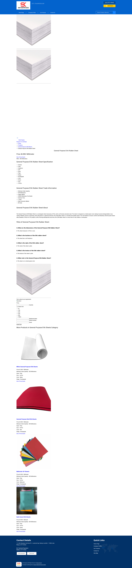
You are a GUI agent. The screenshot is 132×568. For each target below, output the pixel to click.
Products (20, 145)
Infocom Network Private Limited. (39, 564)
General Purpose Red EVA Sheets (26, 419)
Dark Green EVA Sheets (23, 517)
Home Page (21, 12)
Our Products (43, 12)
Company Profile (32, 12)
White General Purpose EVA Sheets (27, 366)
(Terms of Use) (39, 562)
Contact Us (52, 12)
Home (19, 143)
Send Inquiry (110, 5)
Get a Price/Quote (20, 157)
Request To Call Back (21, 141)
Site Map (96, 553)
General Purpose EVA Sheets (25, 146)
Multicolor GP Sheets (22, 471)
